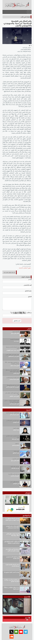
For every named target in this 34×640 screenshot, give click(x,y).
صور (26, 617)
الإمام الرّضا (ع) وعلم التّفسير (12, 377)
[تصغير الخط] (31, 46)
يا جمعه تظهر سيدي (14, 482)
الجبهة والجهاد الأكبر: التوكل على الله (12, 393)
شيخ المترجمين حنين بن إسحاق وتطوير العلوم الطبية (12, 370)
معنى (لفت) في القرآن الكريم (12, 355)
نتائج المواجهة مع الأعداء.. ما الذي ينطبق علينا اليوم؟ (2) (11, 401)
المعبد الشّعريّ (16, 459)
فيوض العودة (16, 428)
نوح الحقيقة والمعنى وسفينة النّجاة (12, 347)
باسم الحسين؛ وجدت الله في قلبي (12, 436)
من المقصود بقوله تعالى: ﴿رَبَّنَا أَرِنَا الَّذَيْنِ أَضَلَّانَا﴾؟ (12, 363)
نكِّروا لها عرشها (16, 331)
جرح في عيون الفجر (15, 466)
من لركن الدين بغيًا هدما (13, 474)
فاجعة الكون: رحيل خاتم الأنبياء (12, 413)
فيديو (26, 596)
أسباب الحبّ (16, 451)
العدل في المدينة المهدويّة (13, 385)
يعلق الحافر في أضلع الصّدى (12, 420)
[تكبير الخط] (29, 46)
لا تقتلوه (17, 443)
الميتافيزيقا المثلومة (14, 339)
